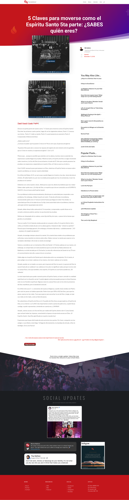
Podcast (49, 489)
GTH (48, 486)
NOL (48, 487)
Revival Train (85, 134)
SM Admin (87, 48)
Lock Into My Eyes (86, 185)
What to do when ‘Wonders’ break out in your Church (92, 102)
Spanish (86, 54)
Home (84, 2)
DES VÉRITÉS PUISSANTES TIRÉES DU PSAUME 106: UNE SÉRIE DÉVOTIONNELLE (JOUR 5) (92, 140)
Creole (30, 123)
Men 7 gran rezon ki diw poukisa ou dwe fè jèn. (92, 121)
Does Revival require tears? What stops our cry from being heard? (91, 95)
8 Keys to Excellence (87, 83)
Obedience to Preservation (89, 191)
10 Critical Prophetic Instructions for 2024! (92, 203)
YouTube (70, 491)
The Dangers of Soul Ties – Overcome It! (89, 214)
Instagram (71, 489)
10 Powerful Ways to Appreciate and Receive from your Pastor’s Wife (92, 196)
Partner (27, 487)
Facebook (71, 486)
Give (101, 2)
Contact (27, 489)
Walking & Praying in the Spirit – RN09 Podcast (91, 115)
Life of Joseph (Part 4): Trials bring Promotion (92, 108)
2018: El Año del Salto (88, 146)
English (36, 123)
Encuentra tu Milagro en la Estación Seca (92, 128)
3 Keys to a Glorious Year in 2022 (91, 78)
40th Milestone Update (88, 209)
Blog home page (30, 344)
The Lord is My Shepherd (89, 220)
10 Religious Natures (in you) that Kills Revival (91, 89)
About (89, 2)
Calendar (95, 2)
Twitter (69, 487)
